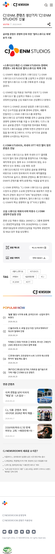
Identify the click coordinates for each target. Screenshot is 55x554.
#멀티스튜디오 (18, 271)
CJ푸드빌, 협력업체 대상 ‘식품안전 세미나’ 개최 (21, 465)
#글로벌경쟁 (29, 276)
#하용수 (15, 276)
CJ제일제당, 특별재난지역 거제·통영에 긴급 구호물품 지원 (25, 461)
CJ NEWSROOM (6, 4)
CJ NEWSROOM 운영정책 (14, 515)
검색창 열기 (46, 5)
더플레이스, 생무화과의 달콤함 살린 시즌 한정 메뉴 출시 (24, 456)
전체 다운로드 (38, 258)
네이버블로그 (22, 532)
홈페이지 (34, 532)
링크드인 (16, 532)
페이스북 (10, 532)
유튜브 (4, 532)
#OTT (28, 282)
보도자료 (6, 24)
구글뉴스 (28, 532)
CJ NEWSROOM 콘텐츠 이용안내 (17, 520)
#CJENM (16, 282)
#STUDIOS (34, 271)
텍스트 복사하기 (38, 247)
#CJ (42, 276)
